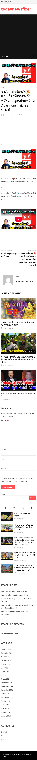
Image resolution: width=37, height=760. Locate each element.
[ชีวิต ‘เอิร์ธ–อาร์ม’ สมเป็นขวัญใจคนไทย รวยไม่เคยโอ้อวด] (7, 525)
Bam (13, 757)
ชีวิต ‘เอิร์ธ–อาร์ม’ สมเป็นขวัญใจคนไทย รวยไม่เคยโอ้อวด (24, 527)
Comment (5, 421)
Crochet (4, 732)
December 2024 (7, 682)
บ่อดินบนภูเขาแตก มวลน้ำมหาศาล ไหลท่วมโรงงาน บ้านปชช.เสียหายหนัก (24, 567)
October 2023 (6, 694)
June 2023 (5, 705)
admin (8, 115)
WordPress (4, 757)
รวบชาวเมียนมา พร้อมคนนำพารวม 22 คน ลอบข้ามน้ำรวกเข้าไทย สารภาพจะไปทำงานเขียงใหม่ (24, 541)
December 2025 (7, 653)
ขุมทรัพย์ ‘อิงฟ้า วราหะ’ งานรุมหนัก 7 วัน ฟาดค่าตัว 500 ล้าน (25, 555)
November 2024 (7, 686)
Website (4, 468)
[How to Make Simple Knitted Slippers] (7, 514)
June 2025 (5, 671)
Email (3, 459)
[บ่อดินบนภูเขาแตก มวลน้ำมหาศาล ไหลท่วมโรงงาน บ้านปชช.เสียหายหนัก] (7, 565)
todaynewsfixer (16, 9)
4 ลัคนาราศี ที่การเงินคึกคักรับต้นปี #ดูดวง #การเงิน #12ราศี (18, 323)
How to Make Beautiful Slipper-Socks (15, 595)
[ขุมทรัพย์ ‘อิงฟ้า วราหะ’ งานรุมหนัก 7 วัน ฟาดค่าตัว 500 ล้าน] (7, 553)
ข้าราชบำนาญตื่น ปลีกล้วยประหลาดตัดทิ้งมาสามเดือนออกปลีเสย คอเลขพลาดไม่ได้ (18, 359)
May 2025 (4, 675)
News (3, 87)
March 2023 (5, 708)
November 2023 (7, 690)
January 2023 (6, 716)
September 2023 (7, 697)
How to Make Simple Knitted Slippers (15, 591)
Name (3, 450)
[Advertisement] (18, 34)
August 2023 (5, 701)
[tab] (5, 508)
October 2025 (6, 660)
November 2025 (7, 657)
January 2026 (6, 649)
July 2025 (4, 668)
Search (3, 494)
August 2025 (5, 664)
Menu (6, 56)
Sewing (3, 739)
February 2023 (6, 712)
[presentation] (5, 508)
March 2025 (5, 679)
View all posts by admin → (24, 281)
